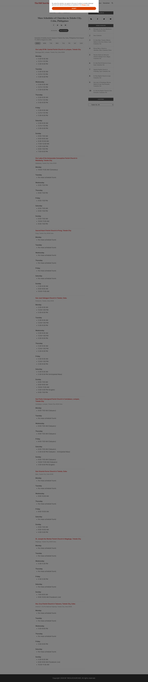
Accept (74, 8)
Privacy (84, 5)
